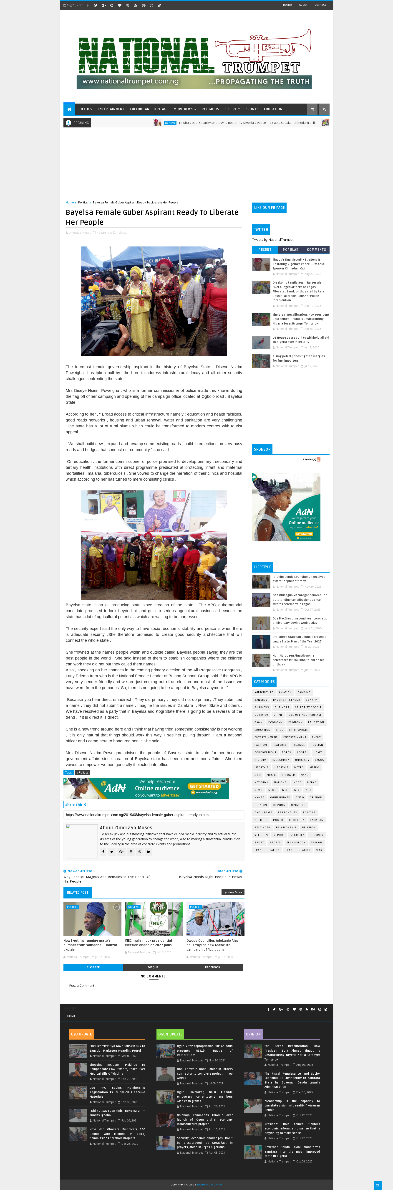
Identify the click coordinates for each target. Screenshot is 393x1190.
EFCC (280, 730)
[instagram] (151, 5)
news (258, 790)
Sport (259, 842)
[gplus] (103, 5)
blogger (93, 967)
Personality (287, 812)
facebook (212, 967)
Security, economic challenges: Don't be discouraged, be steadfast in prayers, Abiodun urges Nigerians (204, 1143)
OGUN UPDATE (280, 797)
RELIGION (261, 835)
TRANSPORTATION (298, 850)
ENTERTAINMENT (111, 109)
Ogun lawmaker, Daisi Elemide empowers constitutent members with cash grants (204, 1097)
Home (287, 5)
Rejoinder (262, 827)
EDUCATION (273, 109)
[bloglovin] (119, 5)
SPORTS (252, 109)
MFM (257, 775)
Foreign (317, 745)
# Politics (82, 772)
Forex (286, 752)
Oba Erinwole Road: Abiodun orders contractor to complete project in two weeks (204, 1073)
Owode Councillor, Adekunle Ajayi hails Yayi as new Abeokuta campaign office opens (212, 945)
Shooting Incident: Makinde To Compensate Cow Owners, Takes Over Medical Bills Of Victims (117, 1069)
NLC (297, 790)
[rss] (135, 5)
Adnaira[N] (218, 781)
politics (309, 812)
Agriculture (263, 692)
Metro (300, 122)
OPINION (279, 805)
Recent (265, 250)
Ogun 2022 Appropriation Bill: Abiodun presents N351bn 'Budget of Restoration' (204, 1050)
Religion (309, 827)
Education (316, 722)
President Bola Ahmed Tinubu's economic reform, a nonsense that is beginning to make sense (292, 1128)
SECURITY (232, 109)
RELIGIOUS (210, 109)
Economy (275, 722)
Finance (299, 745)
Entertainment (266, 737)
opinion (316, 797)
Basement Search (286, 700)
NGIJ (285, 790)
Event (316, 737)
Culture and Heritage (305, 715)
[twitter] (95, 5)
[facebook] (87, 5)
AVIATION (285, 692)
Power (278, 820)
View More (235, 892)
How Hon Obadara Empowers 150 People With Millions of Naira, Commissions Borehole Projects (117, 1134)
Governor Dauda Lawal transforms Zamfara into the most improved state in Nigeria (292, 1151)
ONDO (300, 797)
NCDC (298, 782)
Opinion (260, 805)
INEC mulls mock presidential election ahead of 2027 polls (148, 943)
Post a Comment (81, 985)
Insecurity (280, 760)
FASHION (260, 745)
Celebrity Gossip (308, 707)
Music (271, 775)
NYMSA (259, 797)
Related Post (77, 893)
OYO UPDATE (263, 812)
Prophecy (296, 820)
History (260, 760)
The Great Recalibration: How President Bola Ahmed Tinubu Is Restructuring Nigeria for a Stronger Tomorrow (301, 319)
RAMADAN (317, 820)
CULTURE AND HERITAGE (149, 109)
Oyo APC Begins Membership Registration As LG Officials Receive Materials (117, 1092)
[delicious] (159, 5)
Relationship (286, 827)
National (261, 782)
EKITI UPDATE (298, 730)
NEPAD (312, 782)
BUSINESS (282, 707)
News (134, 122)
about (303, 5)
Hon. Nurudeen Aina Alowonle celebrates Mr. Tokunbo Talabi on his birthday (298, 660)
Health (319, 752)
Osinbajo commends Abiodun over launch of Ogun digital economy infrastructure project (204, 1120)
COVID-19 (261, 715)
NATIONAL (281, 782)
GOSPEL (302, 752)
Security (297, 835)
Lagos (319, 760)
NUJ (308, 790)
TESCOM (317, 842)
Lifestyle (261, 767)
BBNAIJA (312, 700)
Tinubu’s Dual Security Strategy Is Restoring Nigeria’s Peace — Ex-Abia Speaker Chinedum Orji (209, 123)
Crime (278, 715)
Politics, (122, 233)
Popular (291, 250)
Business (261, 707)
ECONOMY (295, 722)
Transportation (267, 850)
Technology (296, 842)
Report (279, 835)
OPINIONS (298, 805)
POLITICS (85, 109)
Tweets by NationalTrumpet (273, 239)
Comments (316, 250)
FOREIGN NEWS (265, 752)
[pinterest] (111, 5)
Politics (83, 202)
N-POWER (288, 775)
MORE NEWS (183, 109)
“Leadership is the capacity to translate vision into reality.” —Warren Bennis (292, 1105)
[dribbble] (127, 5)
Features (280, 745)
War (319, 850)
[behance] (143, 5)
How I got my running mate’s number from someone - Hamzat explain (90, 945)
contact (320, 5)
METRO (315, 767)
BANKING (260, 700)
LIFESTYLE (282, 767)
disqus (153, 967)
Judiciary (302, 760)
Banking (304, 692)
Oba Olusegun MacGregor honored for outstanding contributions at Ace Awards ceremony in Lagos (300, 600)
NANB (305, 775)
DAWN (258, 722)
